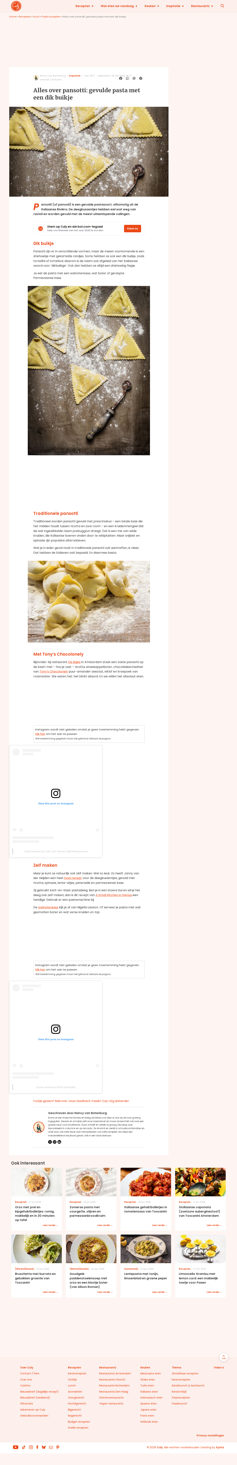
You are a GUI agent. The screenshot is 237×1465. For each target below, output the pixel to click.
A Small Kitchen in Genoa (114, 895)
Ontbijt (72, 1379)
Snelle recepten (78, 1428)
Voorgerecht (76, 1397)
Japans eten (148, 1410)
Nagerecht (75, 1415)
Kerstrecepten (77, 1373)
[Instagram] (54, 1142)
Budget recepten (79, 1422)
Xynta (220, 1447)
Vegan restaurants (111, 1403)
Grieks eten (147, 1379)
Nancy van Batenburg (53, 75)
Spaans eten (148, 1403)
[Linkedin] (59, 1142)
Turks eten (147, 1385)
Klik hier (40, 734)
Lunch (72, 1385)
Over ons (26, 1379)
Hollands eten (149, 1422)
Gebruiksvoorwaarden (34, 1415)
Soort (36, 16)
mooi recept (73, 878)
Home (13, 16)
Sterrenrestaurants (111, 1397)
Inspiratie (173, 6)
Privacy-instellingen (210, 1435)
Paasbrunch (179, 1403)
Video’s (219, 1367)
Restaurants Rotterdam (114, 1385)
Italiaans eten (149, 1392)
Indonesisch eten (151, 1397)
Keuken (150, 6)
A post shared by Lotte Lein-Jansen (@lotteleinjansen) (56, 851)
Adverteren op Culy (32, 1410)
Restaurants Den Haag (113, 1392)
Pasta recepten (51, 16)
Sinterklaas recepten (185, 1373)
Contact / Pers (29, 1373)
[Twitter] (50, 1142)
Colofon (25, 1385)
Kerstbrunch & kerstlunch (188, 1385)
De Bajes (74, 662)
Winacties (26, 1403)
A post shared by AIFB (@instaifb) (56, 1087)
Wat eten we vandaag (117, 6)
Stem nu (132, 228)
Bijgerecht (74, 1410)
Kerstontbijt (179, 1392)
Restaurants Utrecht (112, 1379)
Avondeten (75, 1392)
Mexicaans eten (150, 1373)
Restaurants (200, 6)
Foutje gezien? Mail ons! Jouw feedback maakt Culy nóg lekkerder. (81, 1101)
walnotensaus (48, 907)
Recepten (83, 6)
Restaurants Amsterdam (115, 1373)
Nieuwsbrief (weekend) (35, 1397)
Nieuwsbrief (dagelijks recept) (39, 1392)
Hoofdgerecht (77, 1403)
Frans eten (147, 1415)
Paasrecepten (181, 1397)
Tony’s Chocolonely (53, 671)
